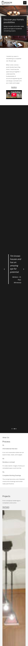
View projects (5, 507)
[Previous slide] (4, 269)
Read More (14, 87)
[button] (11, 428)
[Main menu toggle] (25, 2)
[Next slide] (24, 269)
